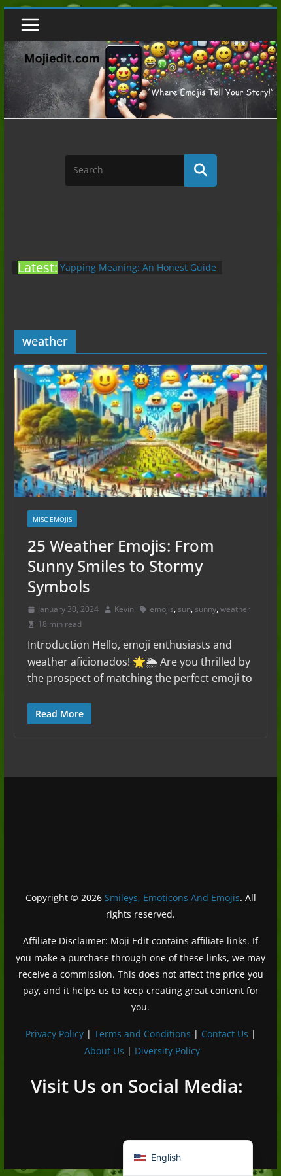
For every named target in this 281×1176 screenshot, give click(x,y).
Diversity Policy (167, 1050)
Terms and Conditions (142, 1033)
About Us (104, 1050)
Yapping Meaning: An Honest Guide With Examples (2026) (138, 274)
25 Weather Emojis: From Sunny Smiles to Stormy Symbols (120, 566)
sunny (205, 609)
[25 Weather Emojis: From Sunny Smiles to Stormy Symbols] (140, 431)
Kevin (124, 609)
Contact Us (224, 1033)
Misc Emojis (52, 519)
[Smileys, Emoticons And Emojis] (140, 47)
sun (184, 609)
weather (235, 609)
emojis (162, 609)
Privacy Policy (54, 1033)
